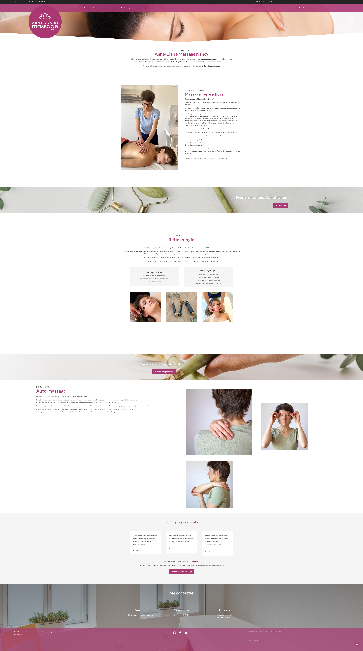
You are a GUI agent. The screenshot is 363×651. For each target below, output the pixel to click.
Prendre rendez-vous (307, 8)
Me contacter (143, 8)
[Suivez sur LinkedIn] (185, 632)
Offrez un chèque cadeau (164, 372)
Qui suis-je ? (116, 8)
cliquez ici (195, 561)
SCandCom (277, 631)
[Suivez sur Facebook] (180, 632)
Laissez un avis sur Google (181, 572)
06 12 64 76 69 (267, 2)
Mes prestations (99, 8)
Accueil (87, 8)
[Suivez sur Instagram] (174, 632)
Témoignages (130, 8)
